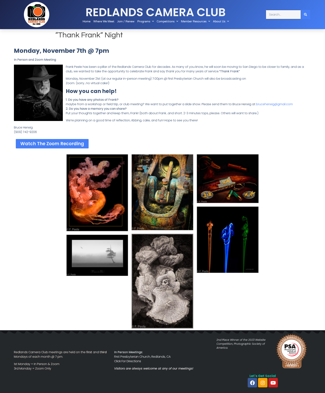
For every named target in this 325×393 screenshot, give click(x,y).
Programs (143, 21)
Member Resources (194, 21)
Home (86, 21)
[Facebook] (252, 382)
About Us (219, 21)
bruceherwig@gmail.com (274, 104)
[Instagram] (262, 382)
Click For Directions (127, 361)
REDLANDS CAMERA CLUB (156, 12)
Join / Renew (125, 21)
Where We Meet (103, 21)
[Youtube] (273, 382)
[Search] (305, 14)
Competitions (166, 21)
